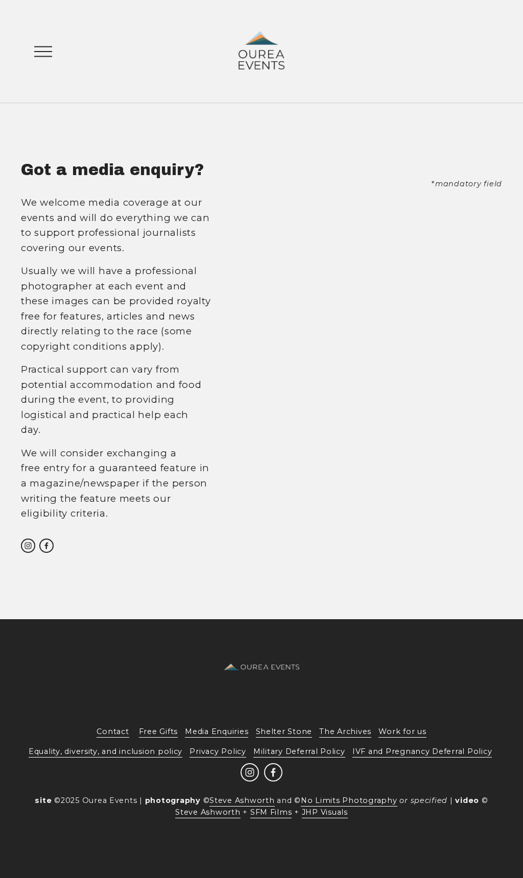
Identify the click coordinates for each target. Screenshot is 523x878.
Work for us (402, 731)
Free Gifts (158, 731)
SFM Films (271, 812)
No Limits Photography (349, 800)
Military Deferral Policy (299, 751)
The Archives (345, 731)
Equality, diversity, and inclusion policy (105, 751)
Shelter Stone (284, 731)
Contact (113, 731)
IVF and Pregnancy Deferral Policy (422, 751)
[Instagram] (28, 546)
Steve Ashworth (241, 800)
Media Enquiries (216, 731)
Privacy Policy (217, 751)
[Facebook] (46, 546)
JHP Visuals (325, 812)
